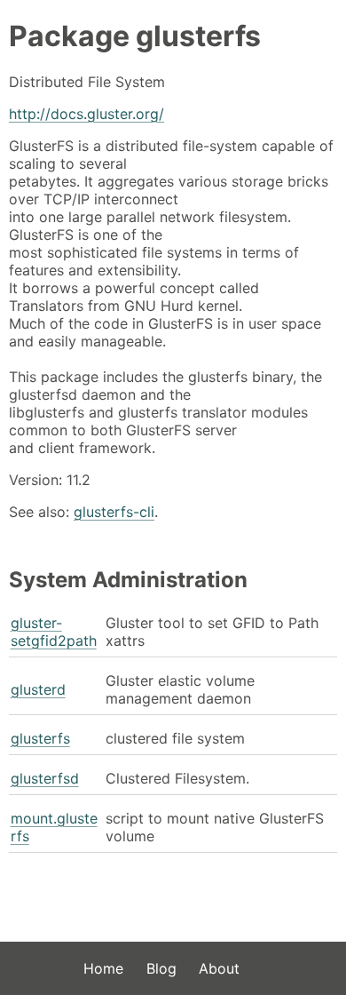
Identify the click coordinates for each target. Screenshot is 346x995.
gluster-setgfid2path (54, 631)
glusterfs (40, 738)
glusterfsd (45, 778)
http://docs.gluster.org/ (86, 114)
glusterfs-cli (114, 512)
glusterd (38, 689)
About (219, 968)
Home (103, 968)
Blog (161, 968)
